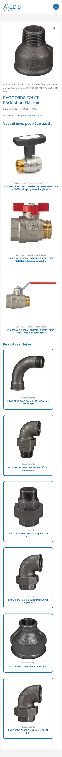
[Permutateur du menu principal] (56, 7)
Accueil (6, 84)
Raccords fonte (18, 88)
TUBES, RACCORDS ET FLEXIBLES (26, 84)
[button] (54, 28)
